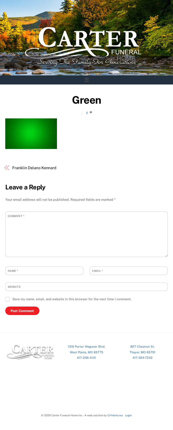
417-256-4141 (86, 357)
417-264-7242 (142, 357)
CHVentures (115, 415)
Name (13, 270)
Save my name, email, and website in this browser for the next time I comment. (71, 299)
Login (128, 415)
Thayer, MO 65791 (142, 352)
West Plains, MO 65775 (86, 352)
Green (86, 100)
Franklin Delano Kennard (34, 168)
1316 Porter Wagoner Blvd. (86, 346)
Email (97, 270)
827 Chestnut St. (142, 346)
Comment (16, 216)
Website (14, 286)
